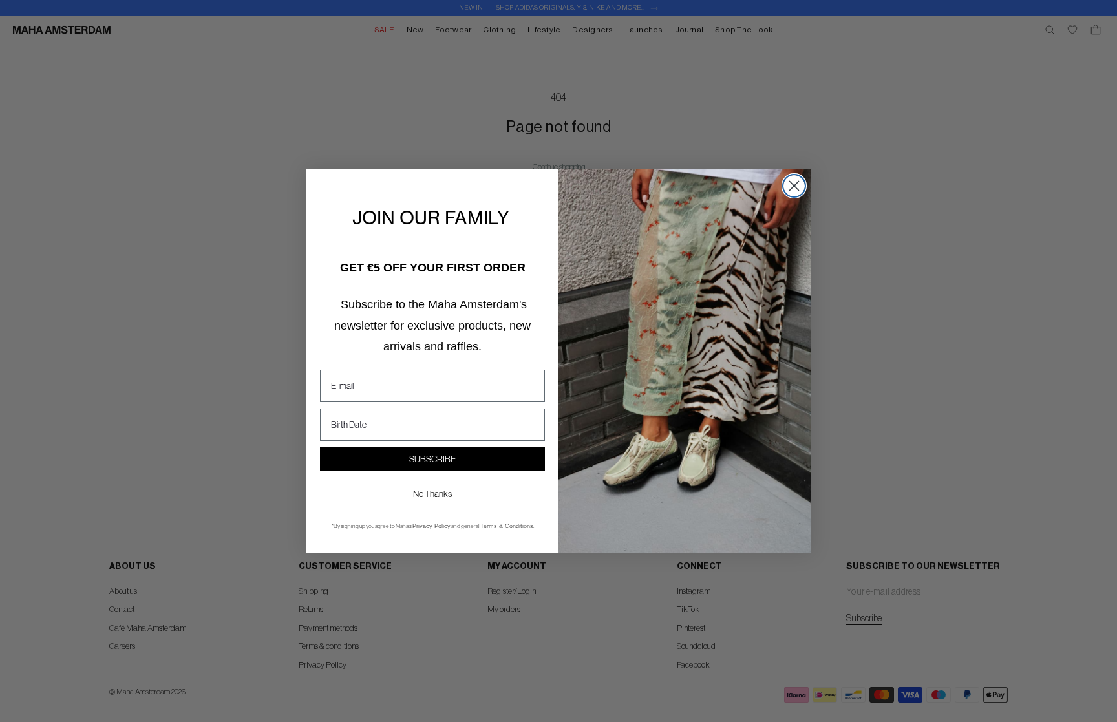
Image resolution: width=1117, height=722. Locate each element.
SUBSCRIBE (432, 459)
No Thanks (432, 494)
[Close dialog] (794, 186)
